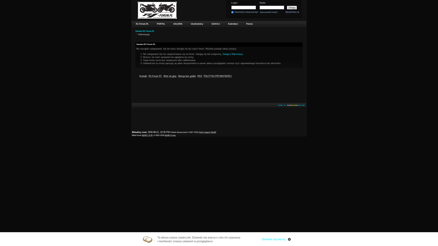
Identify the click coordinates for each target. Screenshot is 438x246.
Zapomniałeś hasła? (269, 12)
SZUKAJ (215, 24)
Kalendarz (233, 24)
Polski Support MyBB (207, 132)
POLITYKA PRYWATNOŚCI (218, 76)
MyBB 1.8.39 (147, 135)
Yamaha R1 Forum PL (144, 31)
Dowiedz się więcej (273, 239)
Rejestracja (237, 54)
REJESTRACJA (292, 12)
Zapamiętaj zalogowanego (246, 12)
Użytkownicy (197, 24)
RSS (199, 76)
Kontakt (143, 76)
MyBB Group (170, 135)
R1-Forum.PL (142, 24)
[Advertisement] (219, 104)
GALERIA (178, 24)
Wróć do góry (170, 76)
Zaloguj (226, 54)
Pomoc (249, 24)
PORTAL (161, 24)
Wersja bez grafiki (187, 76)
